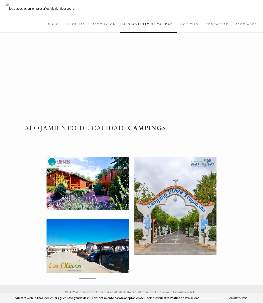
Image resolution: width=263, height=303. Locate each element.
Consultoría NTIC (185, 292)
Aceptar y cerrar (238, 297)
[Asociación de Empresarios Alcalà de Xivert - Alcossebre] (40, 8)
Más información (212, 298)
